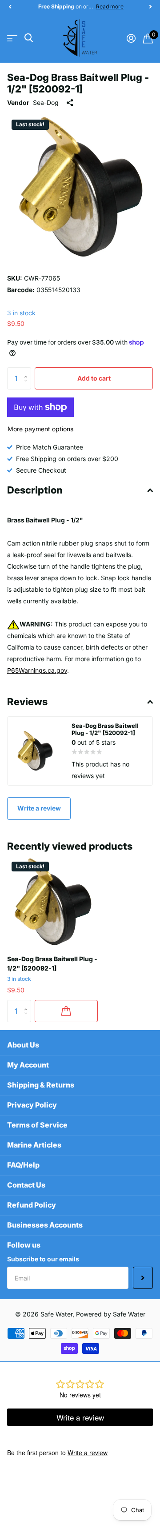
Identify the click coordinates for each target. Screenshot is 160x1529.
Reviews (27, 701)
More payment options (40, 429)
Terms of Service (37, 1124)
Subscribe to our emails (43, 1259)
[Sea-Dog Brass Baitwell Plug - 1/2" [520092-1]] (52, 902)
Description (35, 490)
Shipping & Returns (40, 1084)
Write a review (39, 808)
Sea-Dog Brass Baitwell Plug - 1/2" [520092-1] (52, 963)
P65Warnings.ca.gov (37, 670)
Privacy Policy (32, 1104)
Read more (110, 6)
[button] (10, 7)
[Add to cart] (66, 1011)
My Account (28, 1064)
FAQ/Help (23, 1164)
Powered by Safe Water (110, 1314)
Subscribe (143, 1278)
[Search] (28, 38)
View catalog (12, 38)
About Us (23, 1044)
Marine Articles (34, 1144)
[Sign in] (131, 38)
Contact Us (26, 1184)
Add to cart (94, 378)
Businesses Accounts (45, 1224)
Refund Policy (31, 1204)
